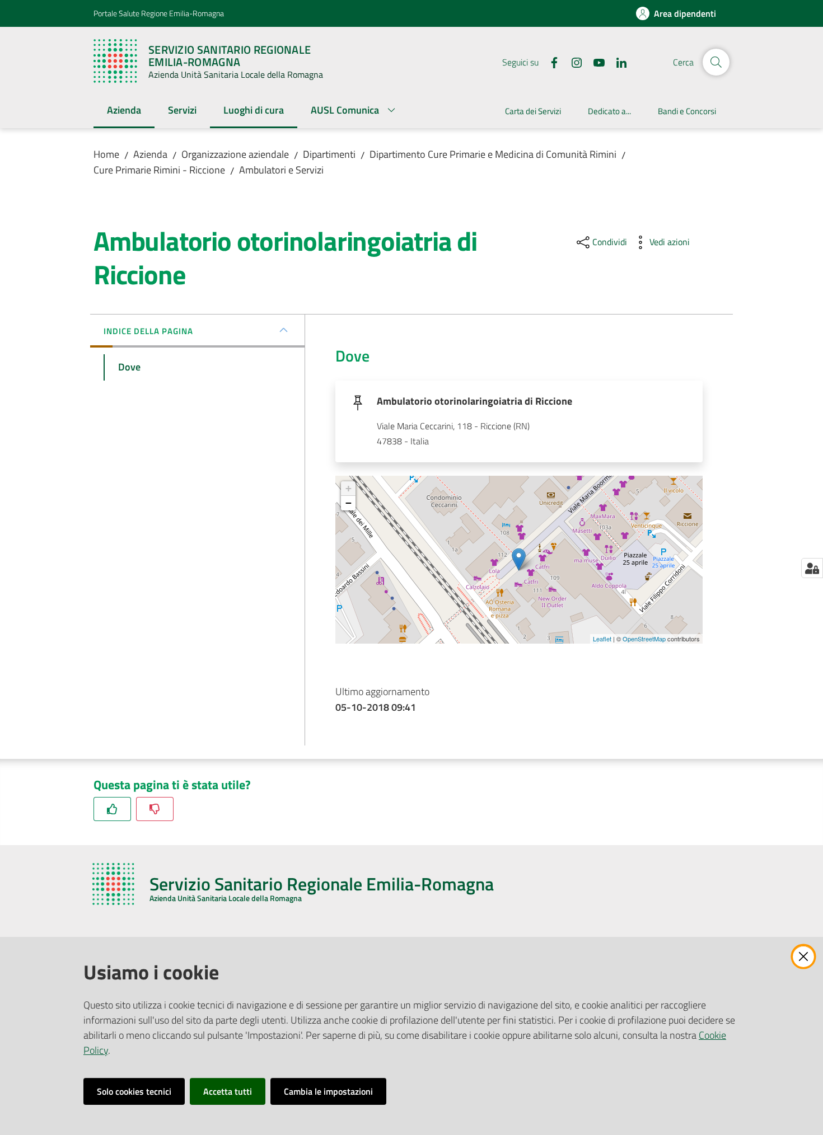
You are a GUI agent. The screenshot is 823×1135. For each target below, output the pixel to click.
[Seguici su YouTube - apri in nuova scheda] (594, 61)
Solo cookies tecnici (134, 1091)
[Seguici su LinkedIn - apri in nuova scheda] (617, 61)
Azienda (150, 154)
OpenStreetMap (644, 638)
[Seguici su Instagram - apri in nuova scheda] (572, 61)
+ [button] (348, 488)
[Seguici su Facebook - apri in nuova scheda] (550, 61)
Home (106, 154)
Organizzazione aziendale (235, 154)
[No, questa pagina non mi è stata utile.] (155, 809)
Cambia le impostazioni (328, 1091)
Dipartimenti (329, 154)
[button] (716, 62)
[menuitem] (124, 111)
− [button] (348, 503)
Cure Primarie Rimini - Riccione (159, 169)
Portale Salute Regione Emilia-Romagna (158, 13)
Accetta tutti (227, 1091)
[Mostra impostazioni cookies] (812, 568)
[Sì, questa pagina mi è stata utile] (112, 809)
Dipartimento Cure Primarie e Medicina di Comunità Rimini (493, 154)
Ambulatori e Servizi (281, 169)
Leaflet (602, 638)
